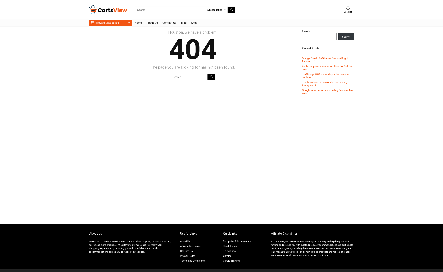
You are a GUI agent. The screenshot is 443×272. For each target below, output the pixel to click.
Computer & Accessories (237, 241)
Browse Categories (107, 22)
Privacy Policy (187, 256)
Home (138, 22)
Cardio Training (231, 260)
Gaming (227, 256)
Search (306, 31)
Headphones (230, 246)
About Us (152, 22)
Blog (184, 22)
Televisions (229, 251)
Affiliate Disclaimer (190, 246)
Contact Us (169, 22)
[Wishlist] (348, 8)
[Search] (231, 10)
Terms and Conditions (192, 260)
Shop (194, 22)
